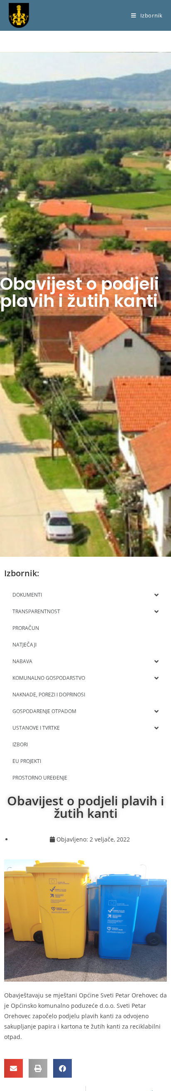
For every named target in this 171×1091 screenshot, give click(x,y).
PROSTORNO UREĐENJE (39, 777)
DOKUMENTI (27, 594)
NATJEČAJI (24, 644)
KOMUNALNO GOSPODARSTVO (48, 677)
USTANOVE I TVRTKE (36, 727)
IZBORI (20, 744)
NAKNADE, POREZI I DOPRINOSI (48, 694)
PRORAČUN (25, 628)
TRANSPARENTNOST (36, 611)
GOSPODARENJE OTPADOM (44, 711)
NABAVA (22, 661)
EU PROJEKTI (26, 761)
